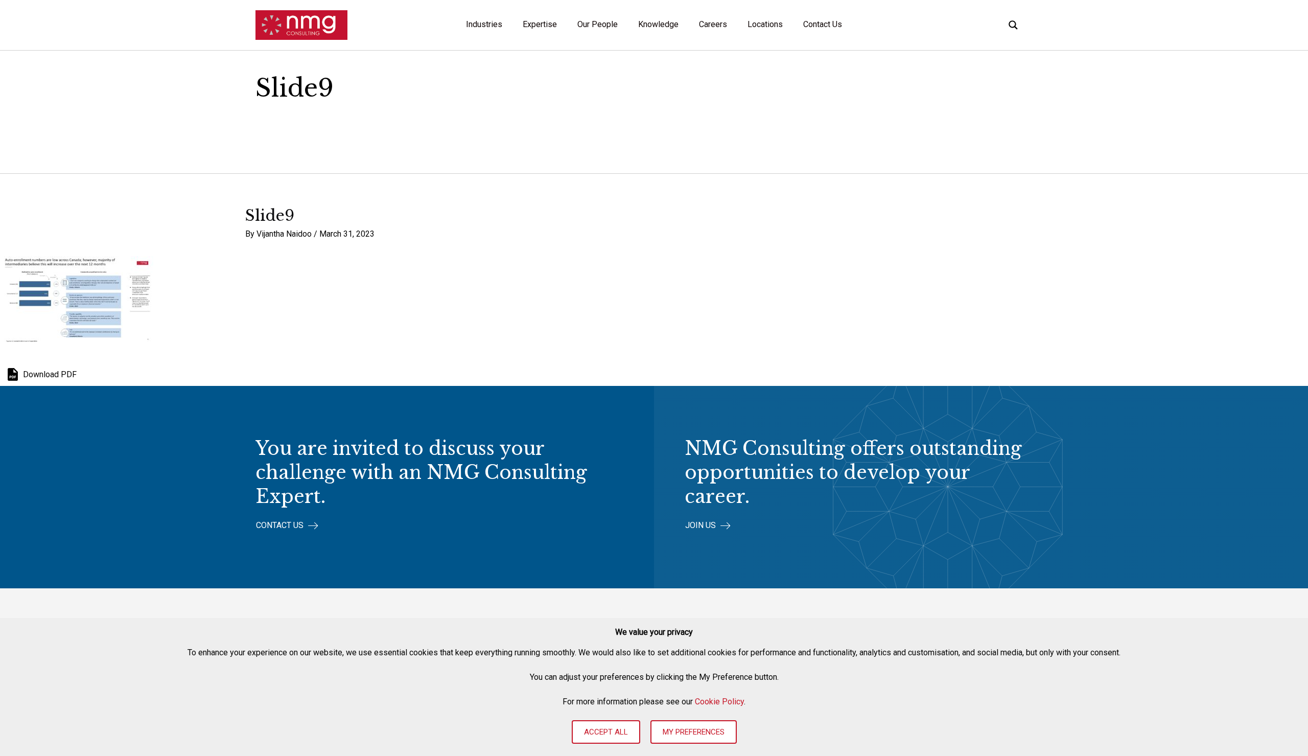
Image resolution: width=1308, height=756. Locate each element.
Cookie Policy (719, 701)
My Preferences (694, 732)
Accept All (606, 732)
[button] (287, 525)
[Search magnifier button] (1013, 25)
